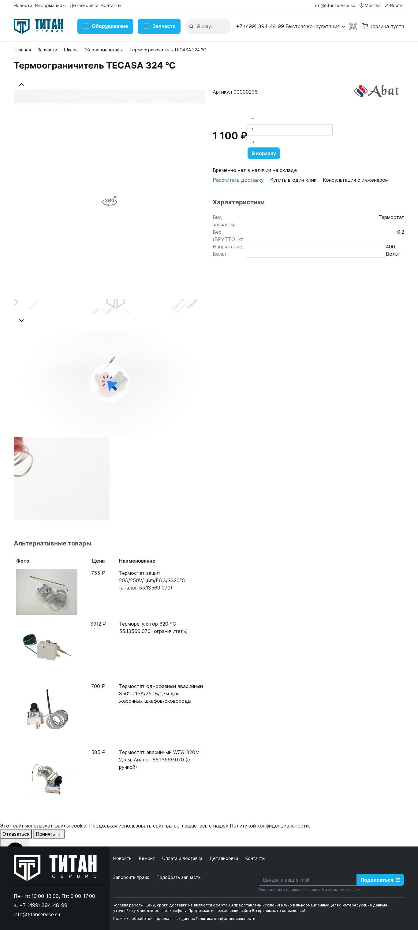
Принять (46, 834)
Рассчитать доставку (239, 180)
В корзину (264, 153)
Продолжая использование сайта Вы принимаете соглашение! (246, 910)
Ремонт (147, 858)
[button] (291, 26)
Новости (23, 5)
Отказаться (15, 834)
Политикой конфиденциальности (269, 826)
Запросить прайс (131, 877)
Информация (48, 5)
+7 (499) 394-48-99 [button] (42, 905)
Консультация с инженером (356, 180)
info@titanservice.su (334, 5)
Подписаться (376, 880)
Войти (396, 5)
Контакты (111, 5)
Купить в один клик (293, 180)
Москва (373, 5)
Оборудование (110, 26)
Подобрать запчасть (179, 877)
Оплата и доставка (182, 858)
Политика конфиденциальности (225, 918)
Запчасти (164, 26)
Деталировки (84, 5)
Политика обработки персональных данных (154, 918)
